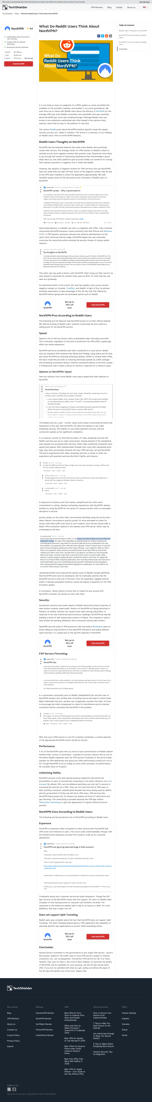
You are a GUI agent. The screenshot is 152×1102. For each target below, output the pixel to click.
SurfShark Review (44, 1024)
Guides (119, 7)
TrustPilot (70, 288)
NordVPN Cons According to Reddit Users (133, 43)
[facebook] (98, 36)
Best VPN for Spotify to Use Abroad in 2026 (74, 1039)
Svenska (125, 1024)
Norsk (124, 1035)
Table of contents (126, 25)
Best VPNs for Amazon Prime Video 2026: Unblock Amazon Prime (74, 1050)
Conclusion (123, 49)
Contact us (12, 1029)
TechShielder (7, 14)
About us (131, 7)
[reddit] (106, 36)
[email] (110, 36)
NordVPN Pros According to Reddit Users (132, 36)
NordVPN (100, 111)
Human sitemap (129, 1013)
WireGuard (97, 626)
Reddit (53, 129)
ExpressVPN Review (45, 1013)
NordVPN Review (43, 1018)
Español (125, 1018)
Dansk (125, 1029)
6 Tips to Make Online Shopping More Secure (103, 1045)
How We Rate (144, 2)
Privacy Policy (13, 1041)
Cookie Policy (13, 1035)
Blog (109, 7)
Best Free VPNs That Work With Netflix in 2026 (73, 1061)
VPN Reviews (97, 7)
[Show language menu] (145, 7)
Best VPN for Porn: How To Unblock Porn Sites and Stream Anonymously (74, 1016)
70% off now (28, 58)
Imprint (10, 1046)
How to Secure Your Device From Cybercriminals (102, 1015)
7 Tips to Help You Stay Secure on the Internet (101, 1025)
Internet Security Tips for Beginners (102, 1053)
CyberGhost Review (45, 1035)
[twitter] (102, 36)
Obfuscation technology (50, 802)
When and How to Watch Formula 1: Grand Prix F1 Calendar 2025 (74, 1029)
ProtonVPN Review (44, 1029)
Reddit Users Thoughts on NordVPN (133, 31)
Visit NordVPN (18, 64)
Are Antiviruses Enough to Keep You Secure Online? (103, 1035)
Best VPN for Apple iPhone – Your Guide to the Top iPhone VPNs (74, 1071)
